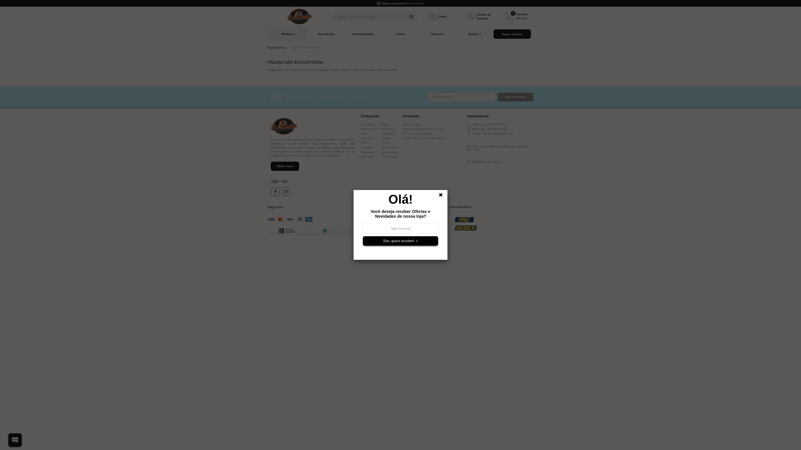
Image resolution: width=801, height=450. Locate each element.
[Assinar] (400, 241)
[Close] (442, 196)
